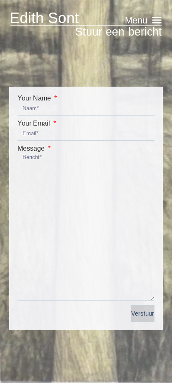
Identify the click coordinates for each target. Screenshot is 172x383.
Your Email (35, 123)
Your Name (35, 98)
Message (32, 148)
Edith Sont (44, 17)
